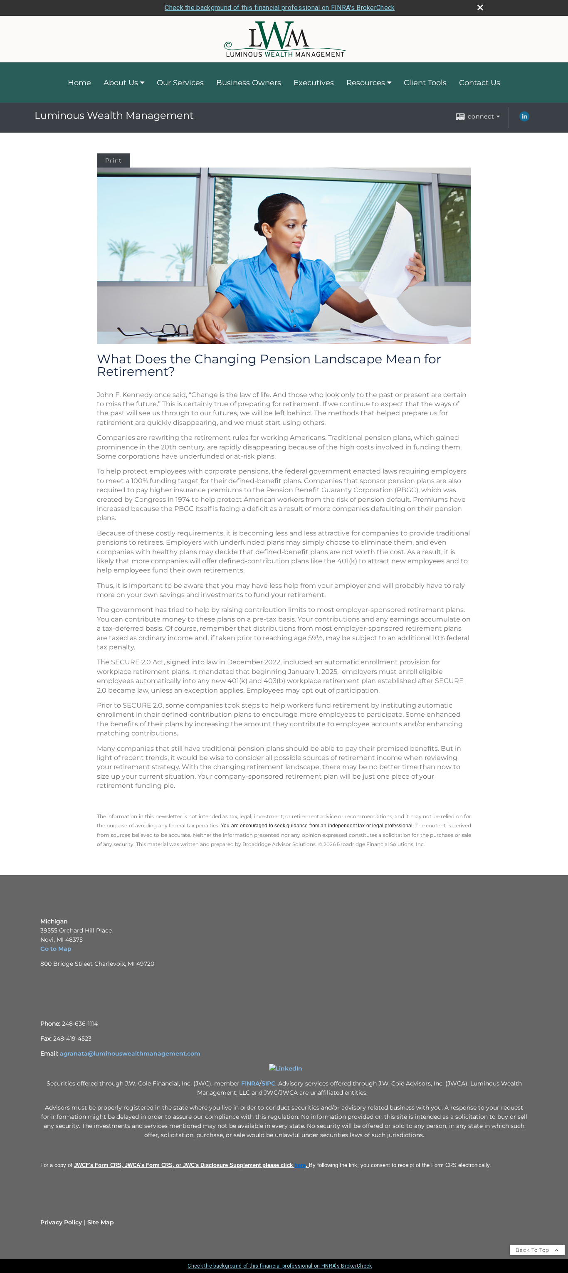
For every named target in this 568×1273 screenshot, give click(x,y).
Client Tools (425, 82)
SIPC (268, 1083)
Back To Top (533, 1250)
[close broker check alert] (480, 7)
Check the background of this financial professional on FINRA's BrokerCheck (280, 8)
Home (79, 82)
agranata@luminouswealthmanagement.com (130, 1053)
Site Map (100, 1222)
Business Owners (248, 82)
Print (113, 160)
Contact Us (479, 82)
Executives (314, 82)
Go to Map (56, 948)
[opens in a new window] (285, 1068)
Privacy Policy (61, 1222)
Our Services (180, 82)
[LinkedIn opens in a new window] (524, 119)
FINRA (250, 1083)
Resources (365, 82)
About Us (121, 82)
